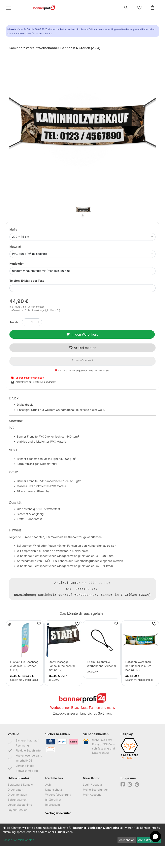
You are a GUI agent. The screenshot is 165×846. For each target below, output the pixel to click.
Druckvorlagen (17, 794)
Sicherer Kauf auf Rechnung (23, 743)
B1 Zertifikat (53, 799)
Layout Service (17, 809)
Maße (13, 229)
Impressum (52, 804)
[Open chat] (155, 836)
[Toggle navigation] (8, 8)
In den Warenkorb (85, 334)
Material (15, 246)
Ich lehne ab (127, 840)
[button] (20, 132)
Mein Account (92, 794)
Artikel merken (84, 348)
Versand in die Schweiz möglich (23, 768)
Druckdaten (15, 789)
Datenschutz (53, 789)
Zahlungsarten (17, 799)
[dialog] (82, 835)
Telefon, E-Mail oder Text (26, 280)
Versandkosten (36, 306)
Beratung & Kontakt (20, 784)
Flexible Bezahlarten (25, 750)
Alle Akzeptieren (149, 840)
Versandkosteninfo (20, 804)
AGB (48, 784)
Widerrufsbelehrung (58, 794)
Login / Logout (92, 784)
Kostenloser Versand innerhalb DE (25, 758)
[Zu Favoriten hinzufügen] (39, 623)
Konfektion (17, 263)
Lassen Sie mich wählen (18, 840)
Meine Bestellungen (95, 789)
